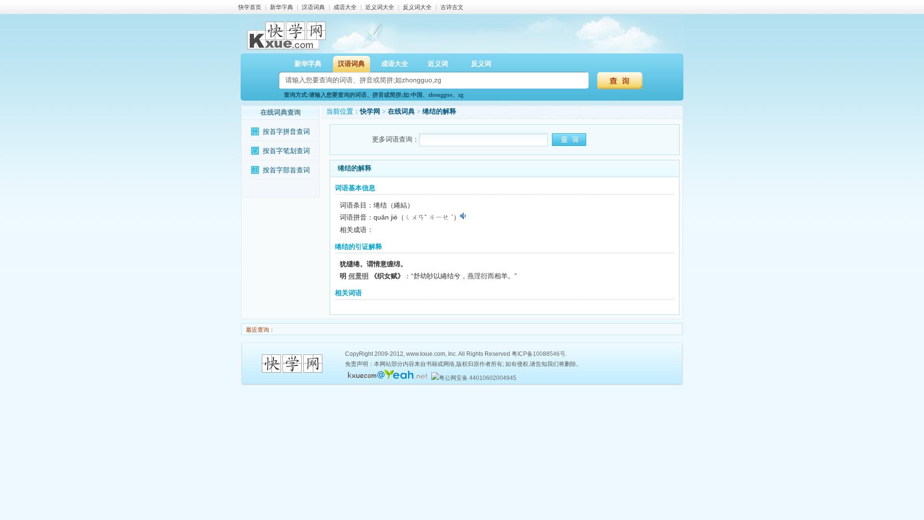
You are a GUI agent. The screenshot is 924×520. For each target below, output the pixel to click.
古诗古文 (451, 7)
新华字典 (281, 7)
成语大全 (345, 7)
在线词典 (401, 111)
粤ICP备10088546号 (538, 354)
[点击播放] (463, 216)
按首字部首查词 (286, 170)
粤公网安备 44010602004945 (477, 378)
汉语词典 (313, 7)
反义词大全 (417, 7)
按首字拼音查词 (286, 131)
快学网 (370, 111)
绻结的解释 (439, 111)
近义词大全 (379, 7)
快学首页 (249, 7)
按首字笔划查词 (286, 151)
